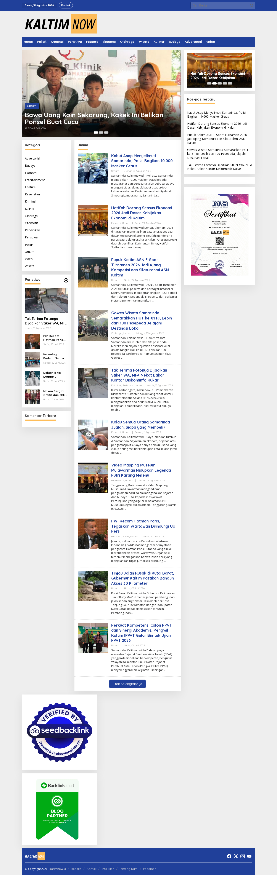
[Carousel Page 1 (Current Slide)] (96, 132)
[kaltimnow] (59, 23)
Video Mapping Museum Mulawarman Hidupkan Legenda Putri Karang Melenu (141, 470)
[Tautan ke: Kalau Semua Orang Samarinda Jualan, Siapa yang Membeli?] (93, 434)
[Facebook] (229, 856)
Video (29, 259)
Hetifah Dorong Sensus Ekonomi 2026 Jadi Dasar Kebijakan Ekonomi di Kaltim (141, 212)
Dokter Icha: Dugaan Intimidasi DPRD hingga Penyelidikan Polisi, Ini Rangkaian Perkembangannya (55, 374)
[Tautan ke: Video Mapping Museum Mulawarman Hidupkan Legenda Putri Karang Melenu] (93, 477)
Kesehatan (32, 194)
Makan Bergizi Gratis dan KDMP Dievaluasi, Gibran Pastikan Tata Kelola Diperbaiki (55, 393)
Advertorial (32, 158)
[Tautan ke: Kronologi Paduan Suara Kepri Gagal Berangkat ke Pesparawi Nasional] (32, 360)
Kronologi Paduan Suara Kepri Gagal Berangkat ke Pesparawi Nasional (53, 356)
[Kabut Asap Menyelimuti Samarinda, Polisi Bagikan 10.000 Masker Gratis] (159, 195)
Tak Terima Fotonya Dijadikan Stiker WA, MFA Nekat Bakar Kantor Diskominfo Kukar (46, 321)
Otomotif (31, 223)
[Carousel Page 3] (106, 132)
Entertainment (35, 180)
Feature (30, 187)
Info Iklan (108, 868)
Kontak (92, 868)
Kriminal (30, 201)
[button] (251, 5)
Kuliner (29, 208)
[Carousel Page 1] (209, 83)
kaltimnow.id (58, 869)
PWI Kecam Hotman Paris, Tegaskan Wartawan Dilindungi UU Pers (53, 338)
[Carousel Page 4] (225, 83)
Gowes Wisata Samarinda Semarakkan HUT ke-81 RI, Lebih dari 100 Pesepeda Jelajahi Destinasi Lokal (141, 320)
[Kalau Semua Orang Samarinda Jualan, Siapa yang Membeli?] (121, 453)
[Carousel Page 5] (230, 83)
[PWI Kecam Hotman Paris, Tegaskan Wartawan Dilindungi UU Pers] (165, 561)
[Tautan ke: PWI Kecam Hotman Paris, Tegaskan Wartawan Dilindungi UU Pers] (32, 341)
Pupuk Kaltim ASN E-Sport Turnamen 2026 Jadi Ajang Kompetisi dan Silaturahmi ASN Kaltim (140, 267)
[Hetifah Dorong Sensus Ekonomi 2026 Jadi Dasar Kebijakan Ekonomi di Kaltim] (143, 247)
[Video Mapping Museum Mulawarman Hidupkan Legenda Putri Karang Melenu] (126, 509)
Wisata (29, 266)
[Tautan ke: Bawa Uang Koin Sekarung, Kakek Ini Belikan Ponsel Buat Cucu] (101, 93)
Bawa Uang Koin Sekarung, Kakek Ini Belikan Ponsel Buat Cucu (94, 118)
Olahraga (31, 216)
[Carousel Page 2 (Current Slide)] (214, 83)
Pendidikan (32, 230)
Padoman (149, 868)
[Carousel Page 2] (101, 132)
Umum (32, 106)
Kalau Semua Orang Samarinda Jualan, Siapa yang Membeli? (140, 425)
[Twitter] (236, 856)
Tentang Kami (128, 868)
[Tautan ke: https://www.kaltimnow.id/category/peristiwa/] (66, 280)
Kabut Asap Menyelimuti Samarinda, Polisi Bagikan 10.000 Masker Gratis (142, 160)
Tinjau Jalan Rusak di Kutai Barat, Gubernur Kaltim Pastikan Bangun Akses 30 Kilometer (142, 578)
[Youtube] (249, 856)
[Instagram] (242, 856)
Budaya (30, 165)
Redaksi (76, 868)
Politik (29, 244)
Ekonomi (31, 173)
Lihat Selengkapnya (127, 684)
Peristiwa (31, 237)
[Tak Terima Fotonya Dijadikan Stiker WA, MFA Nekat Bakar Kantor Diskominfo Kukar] (120, 410)
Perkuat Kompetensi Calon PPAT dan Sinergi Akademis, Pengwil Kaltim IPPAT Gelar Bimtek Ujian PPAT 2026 (141, 633)
